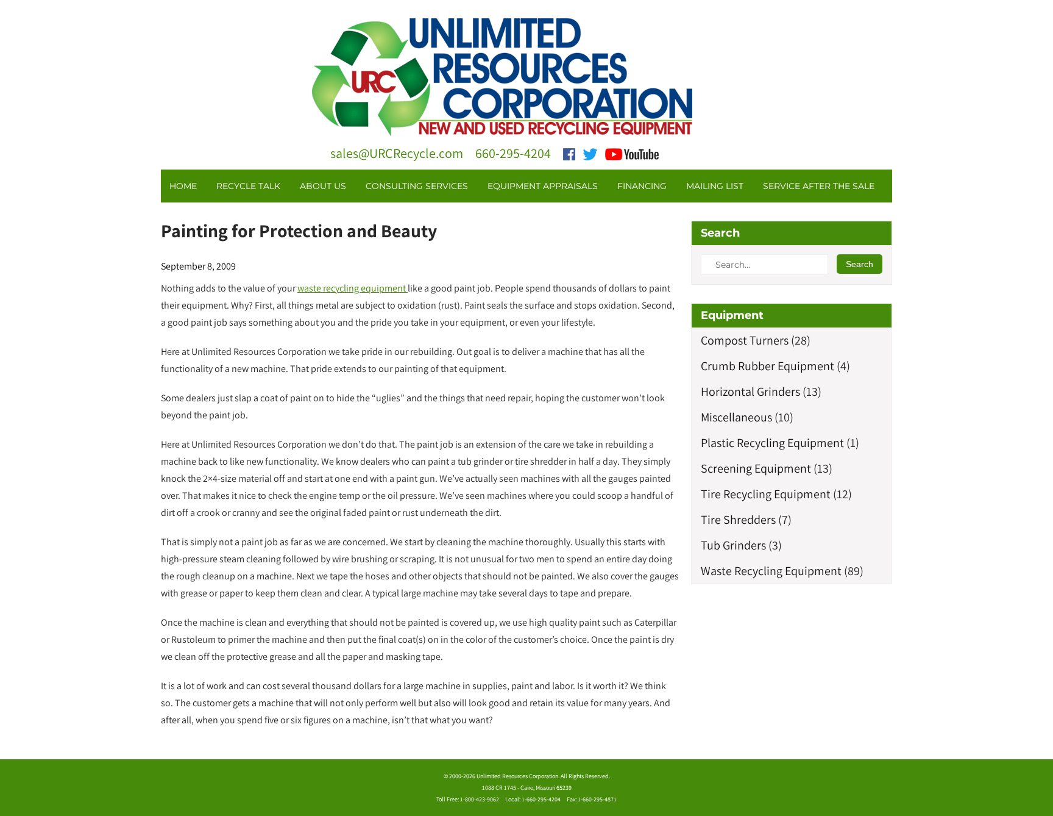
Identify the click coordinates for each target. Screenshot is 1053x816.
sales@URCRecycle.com (396, 153)
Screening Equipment (756, 468)
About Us (323, 186)
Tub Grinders (733, 545)
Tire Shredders (738, 520)
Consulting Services (417, 186)
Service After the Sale (818, 186)
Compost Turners (745, 340)
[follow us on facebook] (569, 153)
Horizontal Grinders (750, 391)
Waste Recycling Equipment (771, 571)
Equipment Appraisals (543, 186)
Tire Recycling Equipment (766, 494)
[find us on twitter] (590, 153)
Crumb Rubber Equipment (767, 366)
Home (183, 186)
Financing (642, 186)
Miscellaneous (736, 417)
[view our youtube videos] (632, 153)
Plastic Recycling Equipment (772, 443)
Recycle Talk (248, 186)
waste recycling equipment (352, 288)
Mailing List (714, 186)
